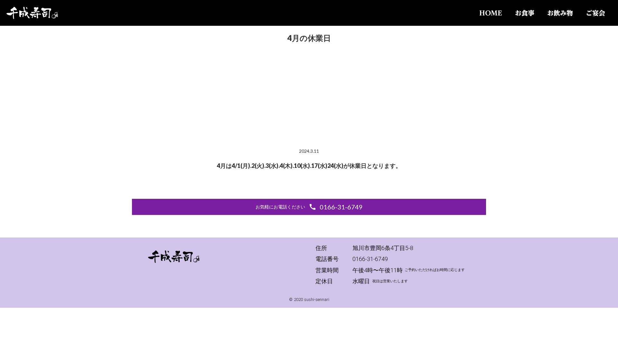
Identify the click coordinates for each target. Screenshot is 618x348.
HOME (490, 12)
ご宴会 (595, 12)
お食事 (524, 12)
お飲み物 (560, 12)
